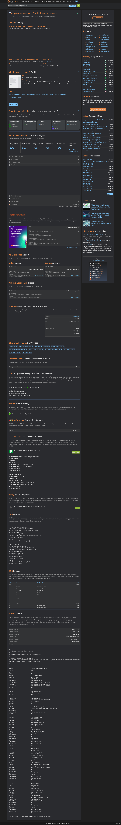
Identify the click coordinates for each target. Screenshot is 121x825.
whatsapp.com (105, 51)
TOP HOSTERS (44, 1)
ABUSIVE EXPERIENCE (61, 1)
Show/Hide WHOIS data (94, 241)
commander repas (15, 97)
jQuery (56, 126)
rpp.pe (85, 60)
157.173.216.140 (88, 164)
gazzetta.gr (86, 65)
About (68, 823)
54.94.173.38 (87, 180)
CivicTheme (72, 124)
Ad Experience (19, 255)
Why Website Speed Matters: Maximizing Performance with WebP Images (100, 207)
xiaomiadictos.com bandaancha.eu (95, 126)
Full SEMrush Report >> (73, 247)
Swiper (56, 128)
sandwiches (31, 94)
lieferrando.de (13, 347)
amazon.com (105, 40)
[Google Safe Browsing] (10, 413)
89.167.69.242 (87, 184)
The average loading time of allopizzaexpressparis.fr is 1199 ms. (28, 362)
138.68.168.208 (88, 182)
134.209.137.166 (88, 177)
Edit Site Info (13, 104)
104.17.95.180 (87, 160)
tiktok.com (89, 42)
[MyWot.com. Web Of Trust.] (11, 420)
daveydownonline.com (90, 76)
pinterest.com (90, 51)
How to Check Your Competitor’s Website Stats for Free (101, 223)
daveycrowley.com (89, 80)
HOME (22, 1)
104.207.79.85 (87, 173)
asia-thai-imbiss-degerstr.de (18, 349)
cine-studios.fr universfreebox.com (95, 142)
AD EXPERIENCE (51, 1)
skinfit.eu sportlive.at (90, 124)
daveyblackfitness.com (90, 87)
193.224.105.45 (88, 186)
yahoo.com (104, 47)
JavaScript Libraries (57, 123)
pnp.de (85, 85)
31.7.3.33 (85, 168)
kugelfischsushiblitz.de (26, 347)
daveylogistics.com (89, 71)
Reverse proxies (30, 122)
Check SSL (75, 452)
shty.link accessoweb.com (92, 151)
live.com (103, 49)
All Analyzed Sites (51, 823)
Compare (73, 6)
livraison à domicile (47, 94)
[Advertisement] (44, 44)
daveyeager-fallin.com (90, 78)
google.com (90, 35)
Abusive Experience (21, 283)
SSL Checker (25, 437)
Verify (19, 494)
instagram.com (105, 37)
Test (78, 508)
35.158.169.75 (87, 171)
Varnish (42, 124)
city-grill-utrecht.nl (69, 349)
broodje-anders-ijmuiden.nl (53, 349)
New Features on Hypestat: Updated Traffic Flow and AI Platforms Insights (100, 215)
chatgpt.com (90, 47)
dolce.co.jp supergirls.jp (91, 140)
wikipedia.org (90, 49)
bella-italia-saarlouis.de (36, 349)
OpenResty (15, 126)
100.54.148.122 (88, 166)
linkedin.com (104, 44)
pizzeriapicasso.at (15, 352)
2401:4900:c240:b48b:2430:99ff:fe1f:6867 (97, 162)
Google (19, 403)
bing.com (89, 44)
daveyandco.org (88, 91)
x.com (88, 40)
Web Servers (14, 122)
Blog (58, 823)
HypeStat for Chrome (99, 110)
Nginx (13, 124)
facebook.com (91, 37)
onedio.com (87, 67)
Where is (28, 306)
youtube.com (105, 35)
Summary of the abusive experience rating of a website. (25, 286)
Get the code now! (98, 261)
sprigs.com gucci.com (91, 131)
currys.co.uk (87, 74)
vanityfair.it (86, 62)
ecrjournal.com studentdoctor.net (95, 120)
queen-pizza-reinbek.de (42, 347)
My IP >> (109, 194)
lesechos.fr (86, 69)
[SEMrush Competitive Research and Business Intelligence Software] (17, 215)
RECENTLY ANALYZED (35, 1)
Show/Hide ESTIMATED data (96, 235)
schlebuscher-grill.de (57, 347)
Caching (41, 122)
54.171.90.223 (48, 62)
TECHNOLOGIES (70, 1)
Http (14, 514)
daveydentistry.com (89, 89)
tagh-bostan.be (27, 352)
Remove (89, 245)
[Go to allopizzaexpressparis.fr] (60, 13)
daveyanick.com (88, 82)
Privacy (63, 823)
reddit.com (104, 42)
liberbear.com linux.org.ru (92, 146)
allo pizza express (60, 94)
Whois (15, 613)
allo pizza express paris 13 (17, 94)
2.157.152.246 (87, 191)
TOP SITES (27, 1)
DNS (14, 571)
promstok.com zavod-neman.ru (94, 129)
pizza (38, 94)
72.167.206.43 (87, 175)
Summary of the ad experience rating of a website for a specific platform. (31, 258)
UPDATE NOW (98, 17)
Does (31, 373)
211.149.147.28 (87, 188)
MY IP (76, 1)
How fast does (29, 359)
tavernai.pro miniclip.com (92, 138)
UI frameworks (72, 122)
